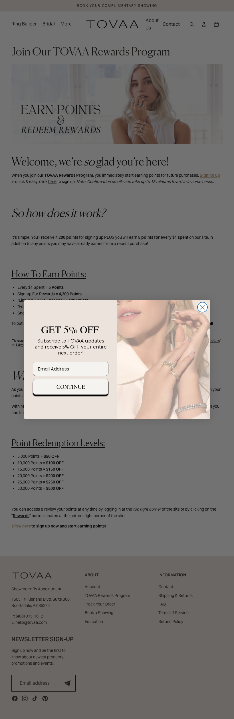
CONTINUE (71, 387)
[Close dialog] (202, 307)
